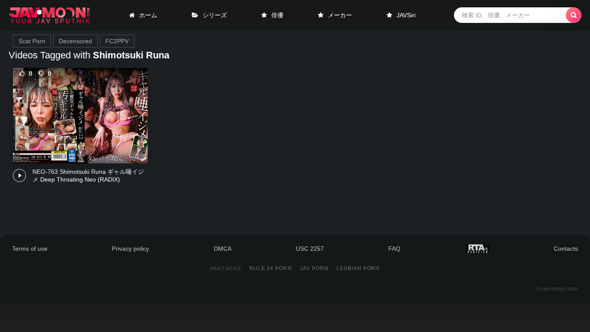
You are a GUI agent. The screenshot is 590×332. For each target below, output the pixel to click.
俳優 (277, 15)
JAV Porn (314, 268)
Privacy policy (130, 249)
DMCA (223, 249)
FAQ (394, 249)
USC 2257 (310, 249)
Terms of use (30, 249)
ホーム (148, 15)
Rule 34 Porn (270, 268)
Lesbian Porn (358, 268)
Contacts (566, 249)
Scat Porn (32, 41)
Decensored (75, 41)
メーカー (340, 15)
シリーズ (215, 15)
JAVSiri (406, 15)
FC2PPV (117, 41)
